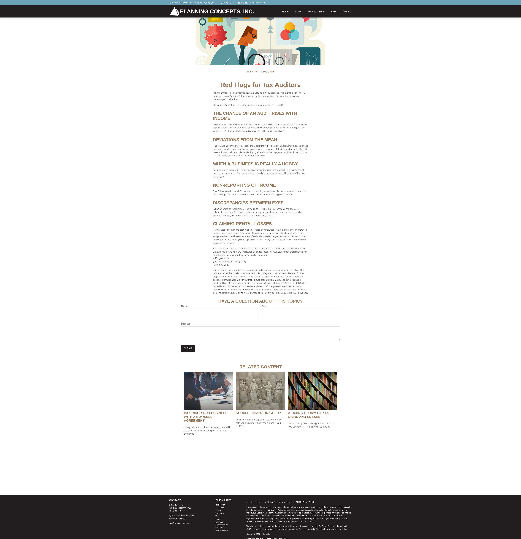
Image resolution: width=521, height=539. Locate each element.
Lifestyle (219, 522)
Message (185, 324)
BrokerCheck (308, 502)
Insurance (219, 513)
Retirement (220, 505)
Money (218, 519)
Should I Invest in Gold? (258, 413)
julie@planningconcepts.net (253, 3)
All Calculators (221, 530)
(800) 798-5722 (184, 508)
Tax (216, 516)
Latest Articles (221, 525)
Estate (218, 510)
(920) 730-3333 (227, 3)
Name (184, 306)
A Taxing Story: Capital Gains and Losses (309, 415)
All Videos (220, 528)
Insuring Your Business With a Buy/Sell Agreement (206, 416)
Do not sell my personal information (331, 529)
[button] (285, 11)
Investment (220, 508)
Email (264, 306)
